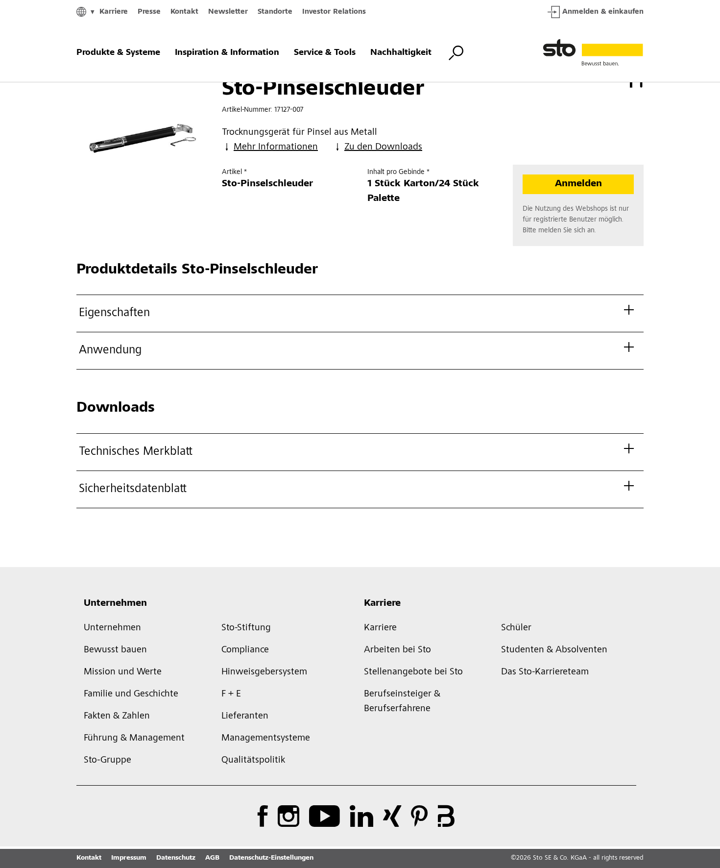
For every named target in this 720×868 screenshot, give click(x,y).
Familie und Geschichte (131, 694)
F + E (231, 694)
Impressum (128, 858)
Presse (149, 12)
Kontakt (184, 12)
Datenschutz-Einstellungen (271, 858)
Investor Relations (334, 12)
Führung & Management (134, 739)
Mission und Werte (123, 672)
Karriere (113, 12)
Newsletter (228, 12)
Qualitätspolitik (253, 761)
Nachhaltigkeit (401, 53)
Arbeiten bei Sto (397, 650)
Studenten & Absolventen (554, 650)
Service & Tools (325, 53)
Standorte (275, 12)
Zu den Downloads (383, 147)
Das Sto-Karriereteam (545, 672)
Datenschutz (175, 858)
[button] (710, 608)
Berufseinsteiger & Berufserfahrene (402, 702)
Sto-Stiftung (246, 628)
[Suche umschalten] (456, 53)
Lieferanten (244, 716)
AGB (212, 858)
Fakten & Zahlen (117, 716)
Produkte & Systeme (118, 53)
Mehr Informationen (276, 147)
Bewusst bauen (115, 650)
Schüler (516, 628)
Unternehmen (115, 604)
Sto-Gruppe (107, 761)
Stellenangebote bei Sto (413, 672)
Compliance (245, 650)
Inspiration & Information (227, 53)
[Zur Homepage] (593, 53)
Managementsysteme (265, 739)
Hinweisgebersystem (264, 672)
